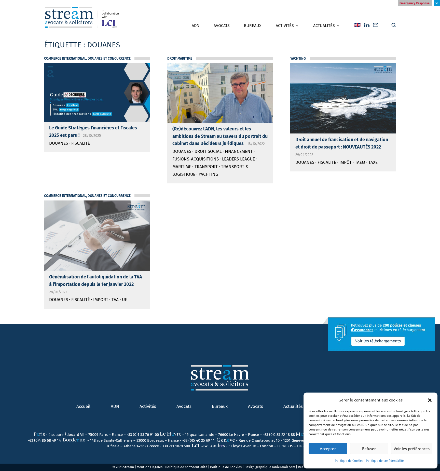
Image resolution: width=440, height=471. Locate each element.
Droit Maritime (179, 59)
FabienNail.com (283, 467)
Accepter (328, 448)
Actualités (324, 26)
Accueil (83, 406)
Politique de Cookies (349, 461)
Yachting (208, 174)
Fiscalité (80, 143)
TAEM (360, 162)
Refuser (369, 448)
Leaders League (238, 159)
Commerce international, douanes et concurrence (87, 59)
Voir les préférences (412, 448)
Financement (239, 151)
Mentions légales (149, 467)
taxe (373, 162)
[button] (429, 400)
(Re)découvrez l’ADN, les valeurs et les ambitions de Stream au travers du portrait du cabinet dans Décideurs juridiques (220, 136)
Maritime (181, 166)
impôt (345, 162)
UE (124, 299)
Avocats (222, 26)
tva (115, 299)
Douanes (58, 143)
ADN (195, 26)
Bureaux (253, 26)
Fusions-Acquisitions (195, 159)
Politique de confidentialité (385, 461)
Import (100, 299)
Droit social (208, 151)
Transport (206, 166)
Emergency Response (415, 3)
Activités (285, 26)
